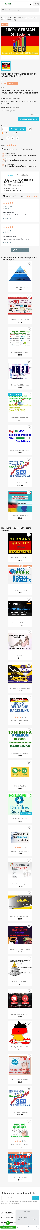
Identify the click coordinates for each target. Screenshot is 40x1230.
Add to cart (17, 129)
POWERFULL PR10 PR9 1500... (20, 590)
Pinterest (17, 140)
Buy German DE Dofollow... (20, 623)
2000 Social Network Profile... (20, 1079)
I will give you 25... (20, 786)
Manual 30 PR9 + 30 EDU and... (20, 851)
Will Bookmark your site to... (20, 352)
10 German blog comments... (20, 753)
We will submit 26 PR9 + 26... (20, 1014)
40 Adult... (20, 655)
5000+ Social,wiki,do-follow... (20, 982)
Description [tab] (10, 175)
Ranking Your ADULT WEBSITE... (20, 916)
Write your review (27, 149)
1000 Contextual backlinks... (20, 1145)
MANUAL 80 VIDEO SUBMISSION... (20, 320)
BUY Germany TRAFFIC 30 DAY (20, 515)
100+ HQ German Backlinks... (20, 721)
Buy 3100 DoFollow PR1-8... (20, 818)
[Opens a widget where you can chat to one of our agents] (27, 1219)
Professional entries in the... (20, 418)
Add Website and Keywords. (10, 107)
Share (8, 140)
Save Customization (28, 119)
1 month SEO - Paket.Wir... (20, 483)
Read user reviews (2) (11, 149)
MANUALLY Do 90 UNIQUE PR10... (20, 688)
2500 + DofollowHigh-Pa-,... (20, 1177)
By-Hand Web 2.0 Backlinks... (20, 385)
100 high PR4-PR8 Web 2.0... (20, 1047)
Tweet (13, 140)
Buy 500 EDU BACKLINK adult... (20, 949)
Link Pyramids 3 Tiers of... (20, 287)
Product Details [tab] (22, 175)
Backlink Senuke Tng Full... (20, 884)
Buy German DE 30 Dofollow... (20, 558)
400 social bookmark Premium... (20, 450)
